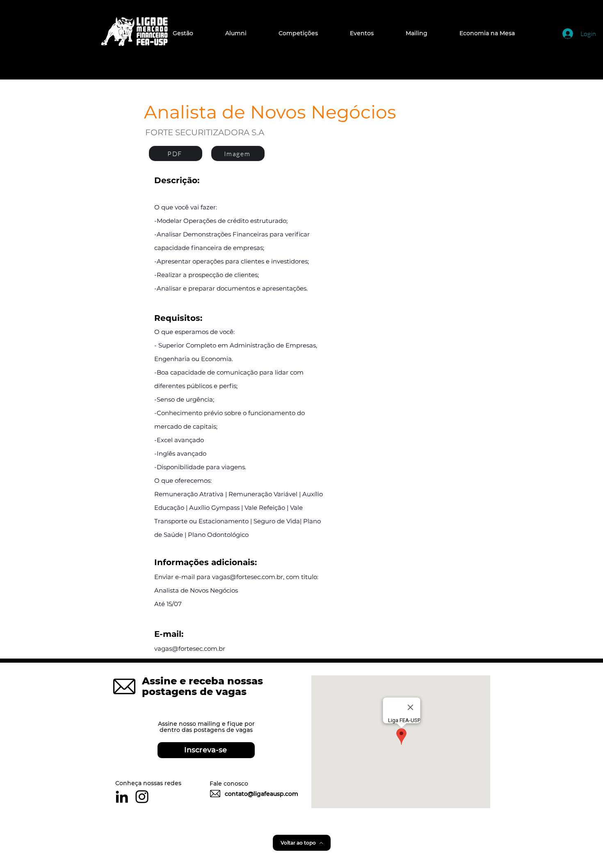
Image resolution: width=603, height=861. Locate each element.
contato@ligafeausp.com (261, 793)
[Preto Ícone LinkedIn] (121, 796)
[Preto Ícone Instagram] (142, 796)
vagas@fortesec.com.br (247, 577)
